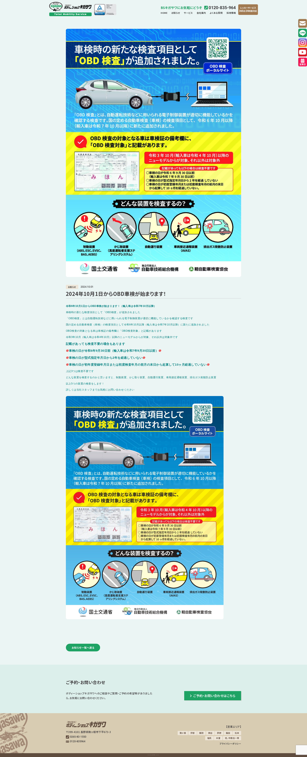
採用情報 (231, 12)
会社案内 (201, 12)
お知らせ (175, 12)
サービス (188, 12)
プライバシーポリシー (230, 743)
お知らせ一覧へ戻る (83, 647)
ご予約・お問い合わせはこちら (214, 695)
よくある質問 (216, 12)
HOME (164, 12)
